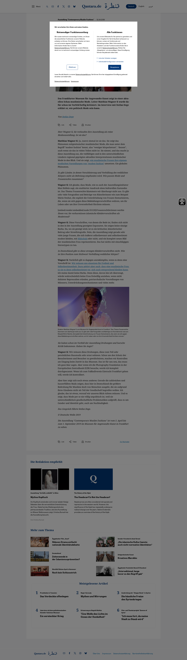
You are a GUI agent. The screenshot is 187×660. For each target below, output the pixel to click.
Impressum (75, 81)
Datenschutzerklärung (62, 48)
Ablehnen (72, 67)
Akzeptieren (114, 67)
